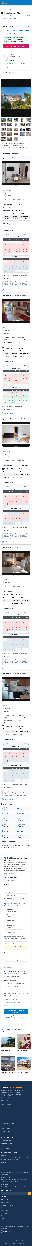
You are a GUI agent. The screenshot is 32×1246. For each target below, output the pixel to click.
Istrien (3, 1155)
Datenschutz (7, 1243)
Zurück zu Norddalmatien (10, 76)
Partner (4, 1107)
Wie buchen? (6, 1231)
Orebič (21, 1186)
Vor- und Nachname (10, 877)
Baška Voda (4, 1179)
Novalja (20, 1165)
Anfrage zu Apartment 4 (11, 668)
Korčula (13, 1186)
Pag (15, 1172)
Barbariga (3, 1157)
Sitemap (14, 1243)
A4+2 (13, 30)
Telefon (9, 892)
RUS (10, 976)
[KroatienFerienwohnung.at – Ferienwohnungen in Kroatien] (4, 2)
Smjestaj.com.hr (5, 1148)
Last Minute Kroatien (6, 1131)
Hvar (15, 1179)
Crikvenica (7, 1165)
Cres (2, 1165)
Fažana (9, 1157)
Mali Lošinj (15, 1165)
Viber (24, 63)
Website (23, 67)
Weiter (25, 234)
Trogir (10, 1181)
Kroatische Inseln (5, 1126)
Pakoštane (10, 1172)
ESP (24, 974)
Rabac (5, 1159)
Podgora (3, 1181)
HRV (15, 976)
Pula (2, 1159)
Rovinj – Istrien (4, 1210)
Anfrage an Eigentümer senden (17, 1011)
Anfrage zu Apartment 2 (11, 413)
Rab (12, 1167)
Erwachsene (8, 953)
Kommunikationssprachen (14, 971)
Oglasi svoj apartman (22, 1243)
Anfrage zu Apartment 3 (11, 542)
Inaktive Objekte (6, 1104)
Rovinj (9, 1159)
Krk (11, 1165)
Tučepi (14, 1181)
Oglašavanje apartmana (8, 1116)
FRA (5, 976)
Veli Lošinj (16, 1167)
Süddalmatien (5, 1177)
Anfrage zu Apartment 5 (11, 799)
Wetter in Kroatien (5, 1128)
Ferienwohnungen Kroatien (8, 1123)
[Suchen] (29, 1193)
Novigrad (21, 1157)
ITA (20, 974)
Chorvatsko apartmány (7, 1140)
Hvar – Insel (4, 1207)
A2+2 (17, 30)
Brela (12, 1179)
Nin (6, 1172)
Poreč (26, 1157)
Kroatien (3, 8)
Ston (29, 1186)
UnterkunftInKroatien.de (7, 1143)
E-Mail (6, 884)
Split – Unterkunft (5, 1202)
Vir (27, 1172)
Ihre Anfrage (10, 980)
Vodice (3, 1174)
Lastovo (17, 1186)
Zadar (6, 1174)
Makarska (19, 1179)
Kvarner (3, 1162)
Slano (25, 1186)
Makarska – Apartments (7, 1205)
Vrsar (16, 1159)
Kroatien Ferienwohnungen (9, 1100)
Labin (12, 1157)
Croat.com (3, 1146)
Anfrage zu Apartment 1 (11, 290)
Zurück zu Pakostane (9, 73)
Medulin (17, 1157)
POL (20, 976)
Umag (13, 1159)
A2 (24, 30)
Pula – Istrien (4, 1213)
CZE (10, 974)
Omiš (24, 1179)
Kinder (11, 960)
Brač (9, 1179)
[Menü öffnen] (29, 2)
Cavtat (2, 1186)
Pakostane (19, 8)
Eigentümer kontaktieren (17, 46)
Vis (18, 1181)
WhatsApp (10, 63)
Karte (9, 67)
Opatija (9, 1167)
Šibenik (19, 1172)
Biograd (3, 1172)
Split (7, 1181)
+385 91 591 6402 (9, 60)
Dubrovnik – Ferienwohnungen (9, 1199)
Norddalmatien (10, 8)
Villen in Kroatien (5, 1134)
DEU (6, 974)
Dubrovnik (4, 1184)
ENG (15, 974)
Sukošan (23, 1172)
